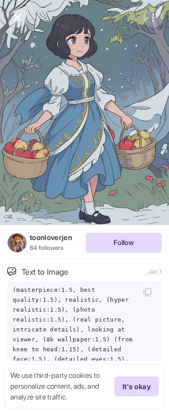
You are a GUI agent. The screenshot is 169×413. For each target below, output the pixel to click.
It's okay (137, 386)
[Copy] (147, 292)
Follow (124, 242)
